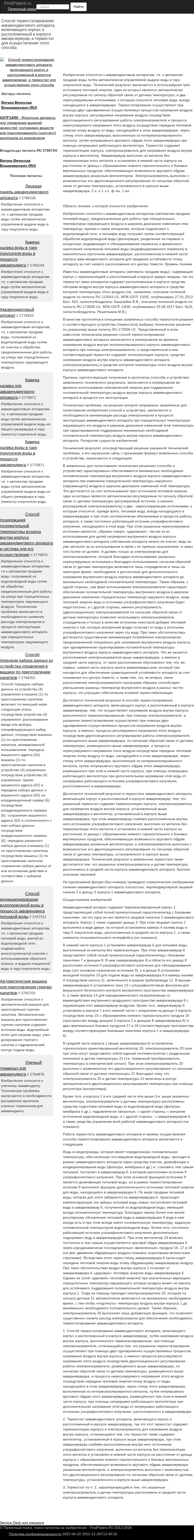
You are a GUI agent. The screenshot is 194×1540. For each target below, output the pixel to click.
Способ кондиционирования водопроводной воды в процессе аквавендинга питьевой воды (22, 905)
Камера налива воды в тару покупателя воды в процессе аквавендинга (19, 253)
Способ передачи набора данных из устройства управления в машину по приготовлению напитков (26, 666)
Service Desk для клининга (22, 1523)
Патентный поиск (22, 9)
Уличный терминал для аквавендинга (21, 1068)
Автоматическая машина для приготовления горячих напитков (26, 987)
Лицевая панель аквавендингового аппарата (24, 192)
